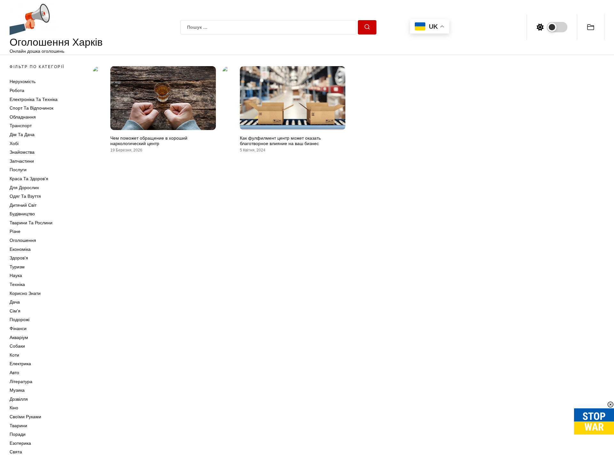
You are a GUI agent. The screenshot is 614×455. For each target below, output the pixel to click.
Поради (18, 434)
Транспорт (21, 125)
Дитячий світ (23, 205)
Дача (15, 302)
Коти (14, 355)
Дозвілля (19, 399)
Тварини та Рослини (31, 222)
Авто (14, 372)
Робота (17, 90)
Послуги (18, 169)
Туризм (17, 266)
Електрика (20, 363)
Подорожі (19, 319)
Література (21, 381)
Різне (15, 231)
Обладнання (23, 117)
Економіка (20, 249)
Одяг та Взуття (25, 196)
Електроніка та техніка (34, 99)
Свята (16, 451)
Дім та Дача (22, 134)
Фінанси (18, 328)
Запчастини (22, 161)
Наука (16, 275)
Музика (17, 390)
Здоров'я (19, 257)
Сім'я (15, 310)
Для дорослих (24, 187)
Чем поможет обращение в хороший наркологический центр (148, 140)
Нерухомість (22, 81)
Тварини (18, 425)
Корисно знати (25, 293)
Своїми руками (25, 416)
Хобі (14, 143)
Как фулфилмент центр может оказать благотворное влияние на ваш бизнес (280, 140)
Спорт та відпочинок (31, 108)
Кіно (14, 407)
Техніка (17, 284)
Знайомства (22, 152)
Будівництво (22, 213)
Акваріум (19, 337)
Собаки (17, 346)
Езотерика (20, 443)
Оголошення (23, 240)
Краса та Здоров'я (29, 178)
